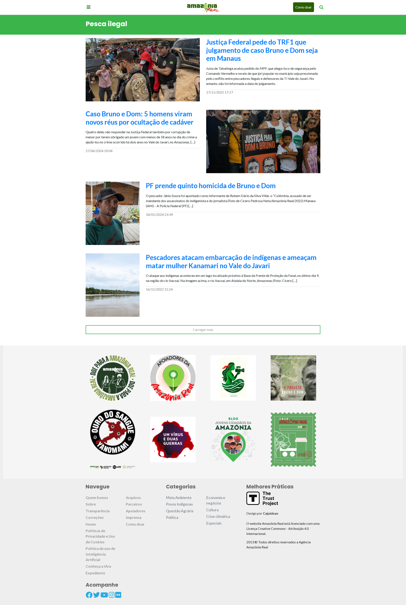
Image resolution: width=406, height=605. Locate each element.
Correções (95, 517)
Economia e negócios (215, 500)
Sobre (91, 504)
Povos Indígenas (179, 504)
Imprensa (133, 517)
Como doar (303, 7)
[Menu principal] (88, 7)
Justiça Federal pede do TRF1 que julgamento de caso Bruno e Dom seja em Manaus (262, 50)
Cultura (212, 510)
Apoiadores (135, 511)
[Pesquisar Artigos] (321, 7)
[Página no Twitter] (96, 595)
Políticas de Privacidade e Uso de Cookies (100, 536)
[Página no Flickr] (118, 595)
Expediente (95, 573)
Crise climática (218, 516)
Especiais (214, 523)
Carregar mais (203, 330)
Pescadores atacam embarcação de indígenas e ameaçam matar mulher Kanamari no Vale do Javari (231, 261)
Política (172, 517)
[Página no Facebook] (89, 595)
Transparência (98, 511)
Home (91, 524)
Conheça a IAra (98, 566)
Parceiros (134, 504)
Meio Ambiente (179, 497)
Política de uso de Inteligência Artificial (100, 554)
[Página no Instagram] (112, 595)
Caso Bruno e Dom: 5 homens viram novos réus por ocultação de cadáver (139, 118)
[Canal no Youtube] (104, 595)
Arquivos (133, 497)
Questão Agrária (179, 511)
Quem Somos (97, 497)
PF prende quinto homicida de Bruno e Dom (211, 185)
